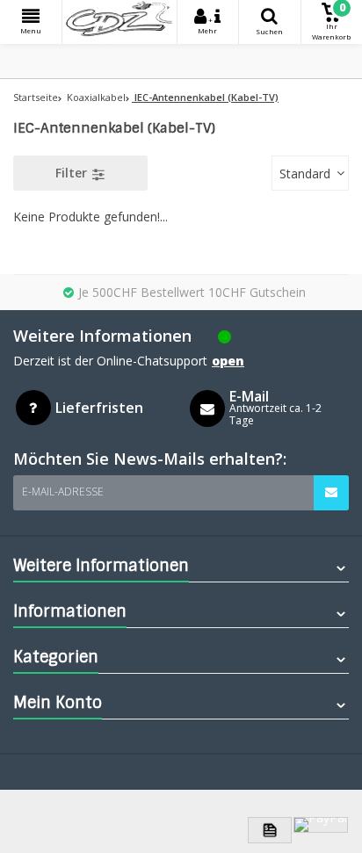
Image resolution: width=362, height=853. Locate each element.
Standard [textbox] (304, 173)
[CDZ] (119, 22)
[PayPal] (320, 825)
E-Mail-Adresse (63, 491)
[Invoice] (270, 830)
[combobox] (310, 173)
